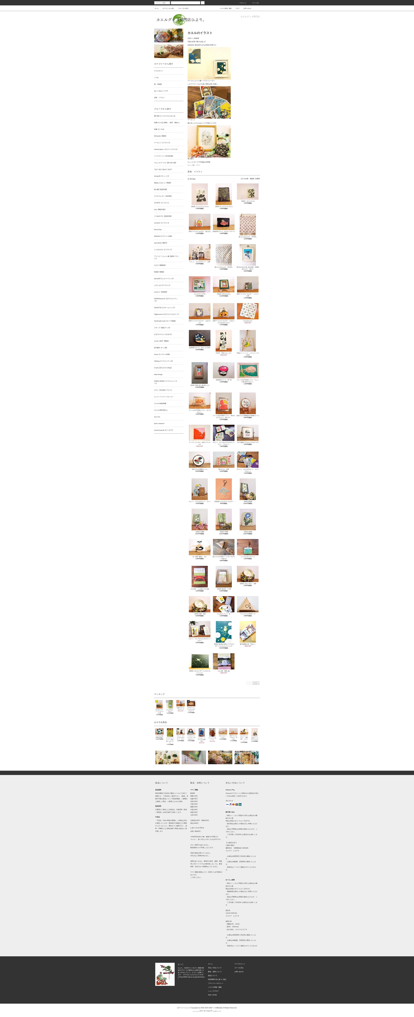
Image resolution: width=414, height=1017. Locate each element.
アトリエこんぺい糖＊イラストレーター (201, 80)
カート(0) (255, 3)
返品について (212, 975)
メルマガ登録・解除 (226, 8)
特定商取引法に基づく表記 (217, 979)
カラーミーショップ (184, 1008)
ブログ (237, 8)
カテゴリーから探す (168, 8)
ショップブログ (213, 991)
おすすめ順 (244, 178)
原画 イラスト (196, 165)
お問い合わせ (247, 8)
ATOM (214, 995)
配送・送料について (215, 971)
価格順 (252, 178)
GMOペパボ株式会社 (216, 1008)
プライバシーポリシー (215, 983)
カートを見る (239, 968)
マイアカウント (239, 964)
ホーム (157, 8)
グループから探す (183, 8)
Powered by (196, 1011)
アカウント (243, 3)
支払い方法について (215, 968)
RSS (209, 995)
